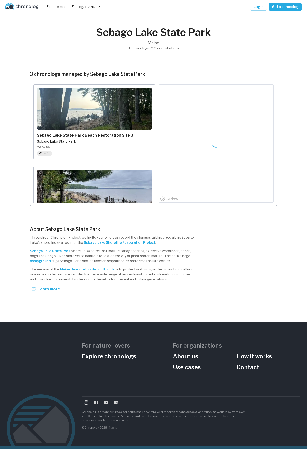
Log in (259, 7)
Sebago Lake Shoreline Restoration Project (119, 243)
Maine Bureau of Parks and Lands (87, 269)
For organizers (83, 7)
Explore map (57, 7)
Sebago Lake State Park (50, 251)
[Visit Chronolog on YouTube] (106, 402)
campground (40, 261)
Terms (113, 427)
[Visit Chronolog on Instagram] (86, 402)
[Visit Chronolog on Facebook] (96, 402)
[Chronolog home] (21, 7)
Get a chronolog (285, 7)
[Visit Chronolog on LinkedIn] (116, 402)
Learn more (49, 288)
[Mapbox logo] (169, 198)
